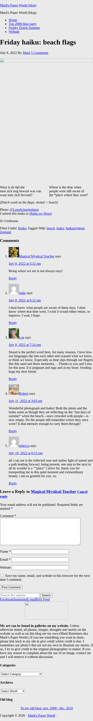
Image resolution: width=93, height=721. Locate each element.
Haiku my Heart (40, 213)
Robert (23, 393)
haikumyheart (75, 228)
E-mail (31, 599)
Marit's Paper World (41, 715)
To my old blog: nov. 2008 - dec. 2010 (46, 708)
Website (5, 567)
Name (5, 551)
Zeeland (5, 232)
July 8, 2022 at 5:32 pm (25, 263)
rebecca (24, 446)
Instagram (20, 599)
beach (51, 228)
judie (22, 293)
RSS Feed (43, 599)
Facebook (6, 599)
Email (5, 559)
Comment (8, 516)
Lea (21, 337)
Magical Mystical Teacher (36, 256)
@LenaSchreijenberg (24, 209)
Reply (13, 278)
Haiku (22, 228)
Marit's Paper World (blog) (18, 5)
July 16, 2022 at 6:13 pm (26, 453)
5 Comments (39, 53)
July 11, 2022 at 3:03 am (25, 401)
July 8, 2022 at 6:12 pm (25, 300)
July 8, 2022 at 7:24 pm (25, 345)
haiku (60, 228)
